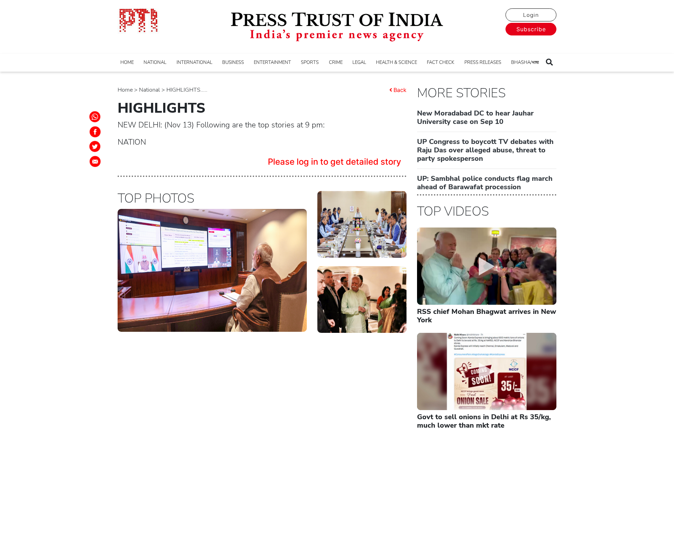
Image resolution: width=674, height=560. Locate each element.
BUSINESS (233, 62)
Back (400, 89)
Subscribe (531, 29)
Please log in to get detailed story (334, 162)
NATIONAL (155, 62)
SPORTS (310, 62)
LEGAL (359, 62)
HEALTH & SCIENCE (396, 62)
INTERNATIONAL (194, 62)
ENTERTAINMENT (272, 62)
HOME (127, 62)
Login (531, 15)
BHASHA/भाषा (525, 62)
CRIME (336, 62)
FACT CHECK (440, 62)
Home (125, 90)
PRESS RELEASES (482, 62)
